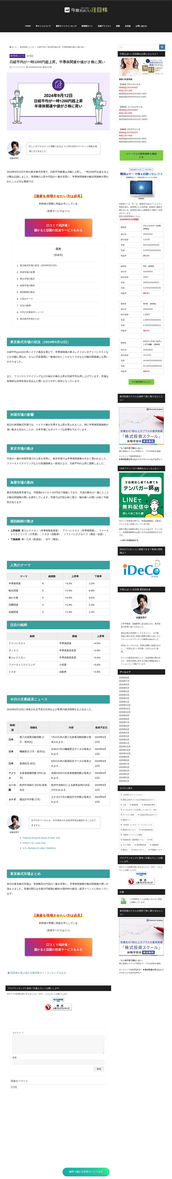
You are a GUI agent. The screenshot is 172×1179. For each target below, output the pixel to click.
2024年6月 (124, 767)
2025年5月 (124, 729)
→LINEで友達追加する (128, 540)
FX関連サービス (156, 850)
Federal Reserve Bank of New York (41, 838)
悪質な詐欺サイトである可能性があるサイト (139, 800)
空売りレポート (139, 850)
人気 (124, 805)
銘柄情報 (135, 805)
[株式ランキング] (58, 1007)
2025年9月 (124, 715)
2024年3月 (124, 777)
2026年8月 (124, 678)
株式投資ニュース (17, 56)
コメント (18, 1033)
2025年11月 (124, 709)
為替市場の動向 (27, 285)
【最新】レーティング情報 (132, 835)
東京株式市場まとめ (29, 319)
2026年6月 (124, 684)
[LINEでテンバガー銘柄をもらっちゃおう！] (141, 495)
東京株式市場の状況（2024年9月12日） (39, 265)
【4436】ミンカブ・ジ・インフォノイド (137, 825)
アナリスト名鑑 (128, 815)
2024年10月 (125, 753)
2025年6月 (124, 726)
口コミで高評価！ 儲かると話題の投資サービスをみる (58, 227)
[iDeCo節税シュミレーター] (141, 569)
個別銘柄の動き (27, 292)
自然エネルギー (151, 899)
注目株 (128, 26)
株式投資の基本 (149, 805)
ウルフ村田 (127, 845)
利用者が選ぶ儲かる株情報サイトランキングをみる (38, 973)
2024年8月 (124, 760)
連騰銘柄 (155, 845)
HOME (28, 26)
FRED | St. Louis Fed (34, 843)
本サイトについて (43, 26)
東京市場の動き (27, 279)
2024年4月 (124, 774)
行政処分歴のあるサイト (148, 815)
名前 (14, 1057)
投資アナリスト (104, 26)
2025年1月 (124, 743)
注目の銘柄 (25, 305)
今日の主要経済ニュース (32, 312)
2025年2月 (124, 739)
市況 (31, 56)
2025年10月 (125, 712)
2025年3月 (124, 736)
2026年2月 (124, 698)
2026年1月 (124, 702)
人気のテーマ (26, 299)
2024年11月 (124, 750)
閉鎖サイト (127, 820)
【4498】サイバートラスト (133, 795)
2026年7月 (124, 681)
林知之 (125, 850)
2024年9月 (124, 757)
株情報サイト (87, 26)
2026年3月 (124, 695)
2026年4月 (124, 691)
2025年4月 (124, 733)
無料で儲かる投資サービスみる (86, 1172)
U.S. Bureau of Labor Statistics (39, 848)
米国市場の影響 (27, 272)
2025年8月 (124, 719)
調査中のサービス (129, 830)
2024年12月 (125, 746)
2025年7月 (124, 722)
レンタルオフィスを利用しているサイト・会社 (140, 810)
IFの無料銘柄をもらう (141, 382)
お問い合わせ (141, 26)
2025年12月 (125, 705)
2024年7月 (124, 764)
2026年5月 (124, 688)
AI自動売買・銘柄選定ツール (133, 840)
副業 (118, 26)
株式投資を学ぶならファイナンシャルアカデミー (141, 459)
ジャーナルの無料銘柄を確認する (141, 155)
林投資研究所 (141, 845)
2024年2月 (124, 781)
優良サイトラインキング (66, 26)
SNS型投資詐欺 (147, 830)
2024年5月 (124, 771)
